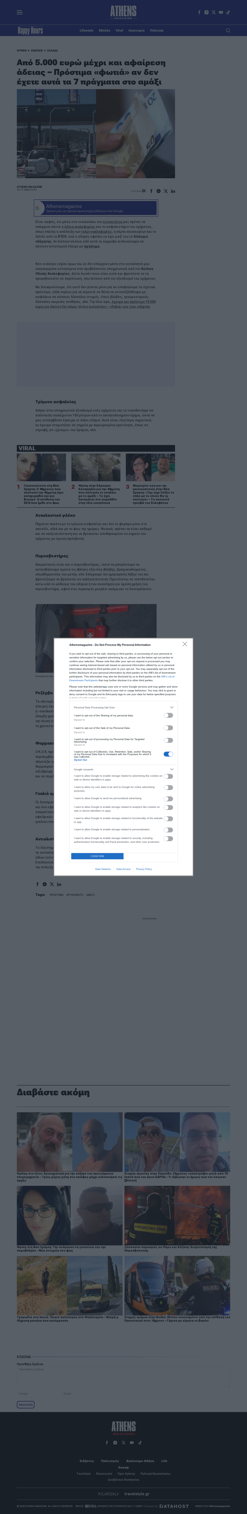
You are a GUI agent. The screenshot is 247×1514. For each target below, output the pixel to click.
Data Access (123, 869)
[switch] (168, 715)
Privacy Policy (144, 869)
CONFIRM (97, 856)
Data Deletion (103, 869)
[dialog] (123, 757)
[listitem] (123, 707)
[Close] (186, 645)
